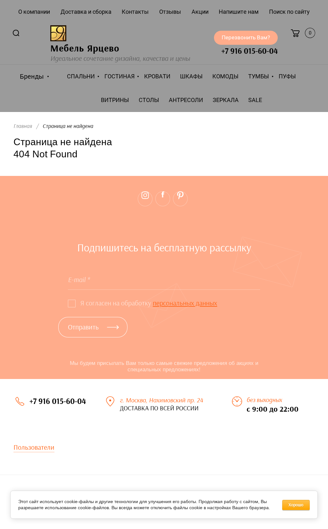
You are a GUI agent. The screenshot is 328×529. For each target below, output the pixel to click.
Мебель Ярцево (84, 48)
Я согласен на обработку (148, 303)
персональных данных (185, 303)
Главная (22, 126)
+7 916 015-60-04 (249, 51)
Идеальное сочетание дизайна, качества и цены (120, 58)
